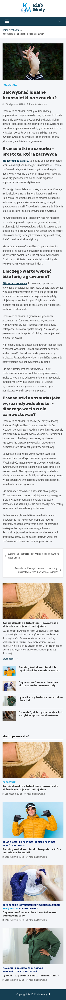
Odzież (33, 971)
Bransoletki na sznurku (16, 160)
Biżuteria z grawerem (15, 283)
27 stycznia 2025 (15, 104)
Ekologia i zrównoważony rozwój (23, 968)
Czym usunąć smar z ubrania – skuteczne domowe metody (38, 684)
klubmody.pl (43, 994)
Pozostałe (10, 85)
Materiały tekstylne (15, 971)
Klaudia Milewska (38, 104)
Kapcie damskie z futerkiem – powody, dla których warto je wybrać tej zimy (30, 624)
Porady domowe (28, 908)
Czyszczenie (10, 905)
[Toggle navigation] (7, 21)
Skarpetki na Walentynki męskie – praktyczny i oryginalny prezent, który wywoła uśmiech (36, 570)
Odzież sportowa (45, 842)
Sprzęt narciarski (14, 845)
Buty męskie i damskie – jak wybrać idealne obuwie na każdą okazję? (33, 555)
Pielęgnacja (10, 908)
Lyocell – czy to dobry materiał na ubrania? (31, 975)
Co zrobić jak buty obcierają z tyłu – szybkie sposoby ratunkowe (41, 714)
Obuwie (7, 842)
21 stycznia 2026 (15, 857)
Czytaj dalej (8, 659)
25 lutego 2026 (14, 793)
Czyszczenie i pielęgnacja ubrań (39, 905)
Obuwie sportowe (22, 842)
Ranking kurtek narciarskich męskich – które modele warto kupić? (39, 670)
